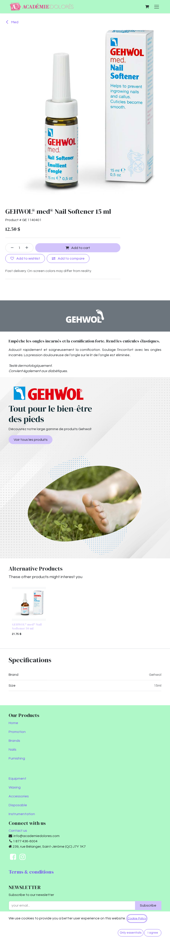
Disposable (18, 805)
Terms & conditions (31, 871)
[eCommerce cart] (147, 7)
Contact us (18, 830)
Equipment (17, 778)
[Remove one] (11, 247)
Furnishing (17, 758)
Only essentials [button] (130, 932)
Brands (14, 740)
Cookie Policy (137, 918)
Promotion (17, 732)
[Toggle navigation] (156, 7)
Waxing (15, 787)
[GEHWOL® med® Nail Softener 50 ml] (29, 604)
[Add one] (28, 247)
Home (13, 723)
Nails (12, 749)
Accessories (19, 796)
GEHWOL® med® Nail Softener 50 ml (27, 626)
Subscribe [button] (148, 905)
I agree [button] (153, 932)
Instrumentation (22, 814)
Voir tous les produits (31, 439)
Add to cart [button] (80, 248)
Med (14, 22)
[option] (85, 612)
